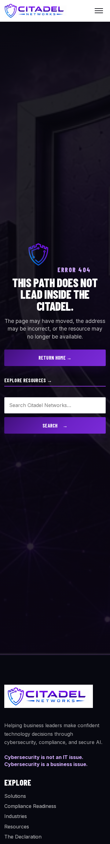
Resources (16, 827)
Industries (15, 816)
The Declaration (23, 837)
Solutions (15, 796)
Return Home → (55, 358)
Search (55, 425)
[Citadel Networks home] (35, 10)
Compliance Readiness (30, 806)
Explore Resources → (28, 380)
